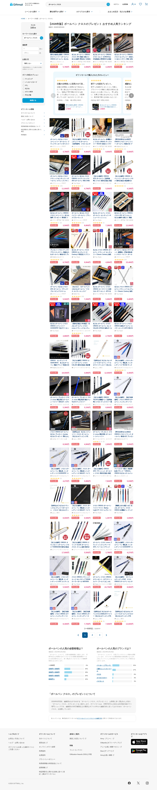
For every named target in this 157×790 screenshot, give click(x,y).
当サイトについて (45, 738)
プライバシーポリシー (47, 759)
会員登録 (125, 4)
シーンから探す (31, 12)
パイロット (100, 681)
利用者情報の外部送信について (50, 763)
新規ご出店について (77, 738)
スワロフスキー (102, 678)
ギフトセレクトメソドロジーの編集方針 (89, 718)
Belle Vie (77, 294)
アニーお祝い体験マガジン (110, 747)
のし (26, 85)
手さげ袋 (28, 95)
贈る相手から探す (57, 12)
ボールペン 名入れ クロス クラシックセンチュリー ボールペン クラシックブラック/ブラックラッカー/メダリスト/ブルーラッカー (59, 180)
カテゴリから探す (83, 12)
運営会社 (42, 743)
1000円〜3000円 (54, 669)
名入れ (27, 88)
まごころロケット (58, 62)
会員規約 (42, 755)
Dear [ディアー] (106, 751)
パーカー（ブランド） (104, 665)
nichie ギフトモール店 (59, 439)
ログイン (116, 4)
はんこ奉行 (98, 367)
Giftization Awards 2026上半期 (81, 754)
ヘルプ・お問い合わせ (16, 743)
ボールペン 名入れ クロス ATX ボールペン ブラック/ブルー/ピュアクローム (59, 289)
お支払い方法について (16, 738)
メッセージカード (31, 82)
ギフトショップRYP (59, 146)
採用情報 (42, 767)
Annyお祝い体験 (106, 755)
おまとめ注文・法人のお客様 (119, 12)
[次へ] (131, 95)
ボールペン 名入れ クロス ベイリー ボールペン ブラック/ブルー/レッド (81, 215)
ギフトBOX (29, 92)
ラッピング (29, 79)
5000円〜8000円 (54, 676)
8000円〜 (52, 679)
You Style (77, 183)
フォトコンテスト (76, 750)
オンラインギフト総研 (47, 747)
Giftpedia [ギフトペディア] (110, 743)
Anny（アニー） (106, 738)
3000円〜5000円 (54, 672)
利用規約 (42, 751)
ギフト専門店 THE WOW (82, 62)
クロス (99, 674)
